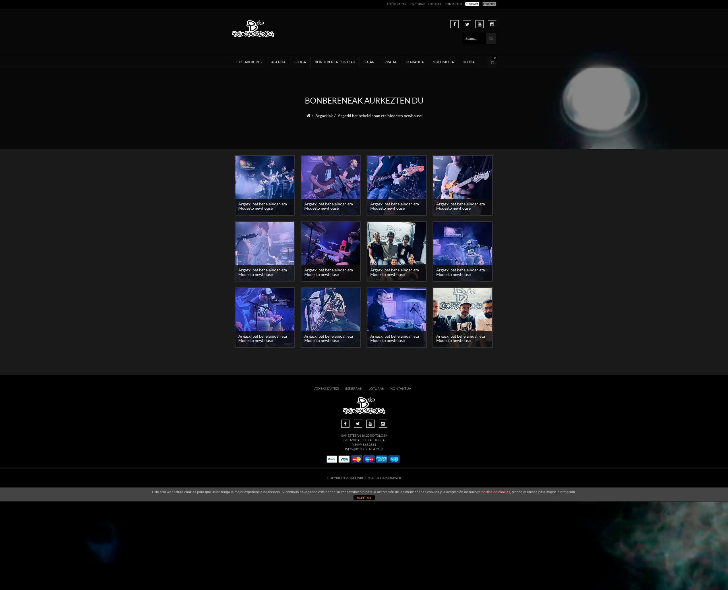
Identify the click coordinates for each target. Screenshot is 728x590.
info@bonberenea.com (364, 449)
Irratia (389, 62)
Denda (469, 62)
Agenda (278, 62)
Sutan (369, 62)
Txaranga (414, 62)
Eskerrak (418, 4)
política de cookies (495, 492)
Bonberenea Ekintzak (335, 62)
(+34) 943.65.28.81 (364, 444)
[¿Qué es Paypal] (331, 459)
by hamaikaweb (388, 478)
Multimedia (443, 62)
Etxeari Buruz (249, 62)
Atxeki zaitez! (396, 4)
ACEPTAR (364, 498)
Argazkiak (324, 115)
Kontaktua (453, 4)
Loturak (434, 4)
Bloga (300, 62)
